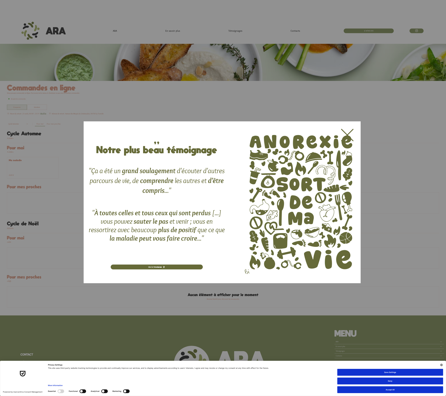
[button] (347, 135)
